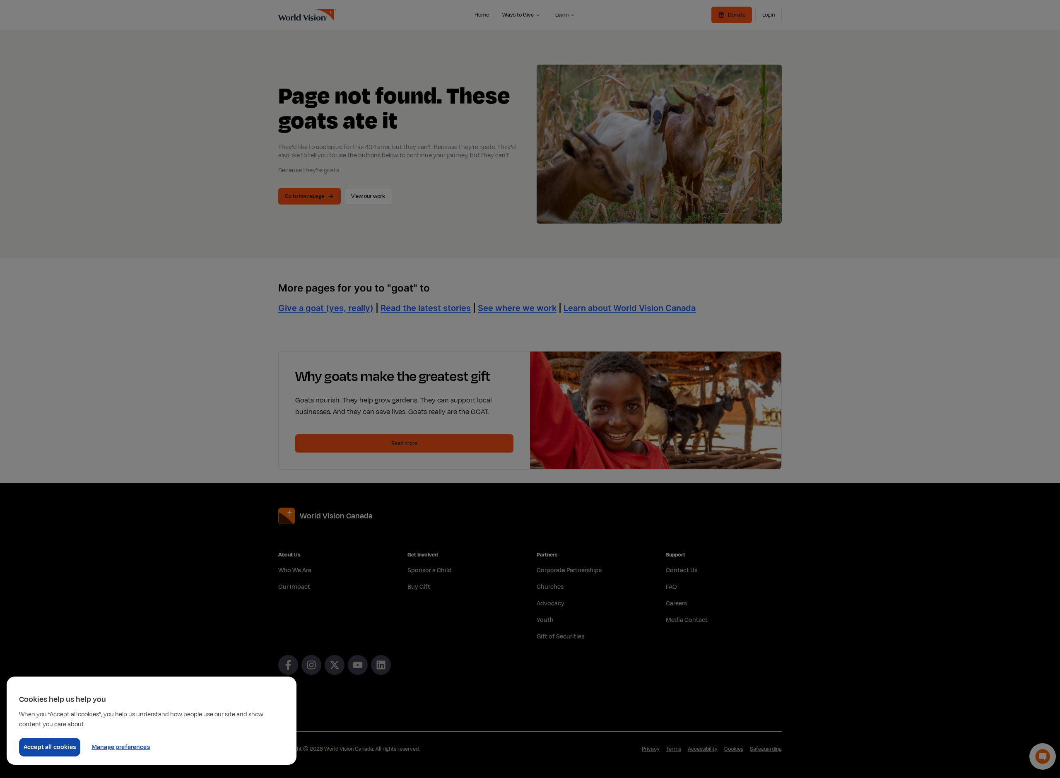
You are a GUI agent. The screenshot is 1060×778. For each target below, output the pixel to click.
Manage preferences (121, 747)
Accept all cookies (50, 747)
